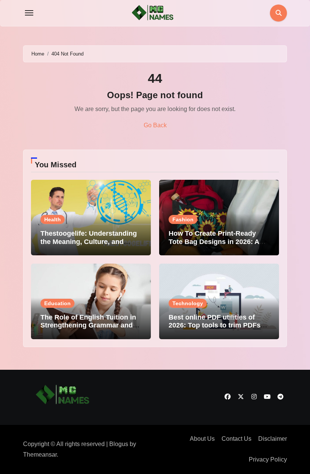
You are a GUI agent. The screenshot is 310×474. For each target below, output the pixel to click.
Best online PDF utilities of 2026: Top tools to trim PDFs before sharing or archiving (214, 325)
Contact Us (236, 438)
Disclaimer (272, 438)
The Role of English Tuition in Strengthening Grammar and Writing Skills (88, 325)
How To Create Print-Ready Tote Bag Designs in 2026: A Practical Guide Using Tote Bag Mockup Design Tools (219, 246)
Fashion (183, 219)
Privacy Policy (268, 459)
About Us (202, 438)
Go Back (155, 125)
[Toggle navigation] (29, 12)
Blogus (118, 444)
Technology (187, 303)
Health (52, 219)
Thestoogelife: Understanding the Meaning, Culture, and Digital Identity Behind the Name (88, 246)
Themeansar (40, 454)
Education (57, 303)
